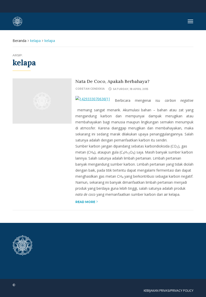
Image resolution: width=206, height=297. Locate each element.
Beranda (19, 40)
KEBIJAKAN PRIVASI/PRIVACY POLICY (168, 290)
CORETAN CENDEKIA (90, 88)
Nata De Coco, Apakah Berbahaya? (112, 81)
